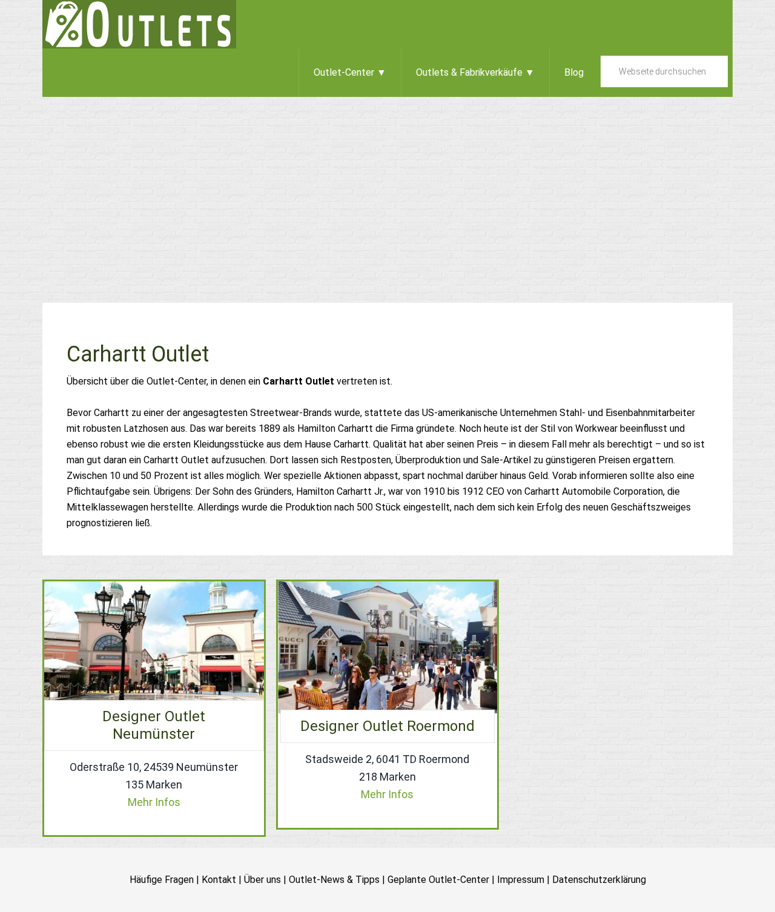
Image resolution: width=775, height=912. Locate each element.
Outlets (139, 24)
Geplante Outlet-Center (438, 879)
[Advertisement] (387, 188)
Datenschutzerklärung (599, 879)
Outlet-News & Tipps (334, 879)
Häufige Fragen (162, 879)
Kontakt (219, 879)
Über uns (262, 879)
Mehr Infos (154, 802)
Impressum (520, 879)
